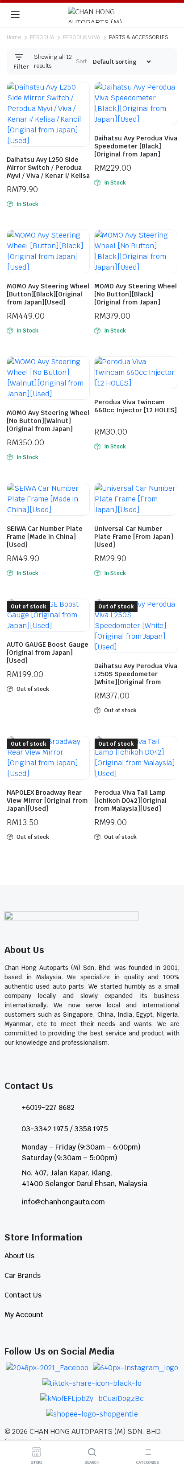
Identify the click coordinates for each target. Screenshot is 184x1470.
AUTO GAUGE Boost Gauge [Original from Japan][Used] (47, 653)
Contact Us (23, 1295)
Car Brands (22, 1275)
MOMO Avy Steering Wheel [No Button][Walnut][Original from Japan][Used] (48, 425)
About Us (19, 1256)
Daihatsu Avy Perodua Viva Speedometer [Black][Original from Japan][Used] (135, 150)
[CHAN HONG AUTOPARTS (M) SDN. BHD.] (101, 15)
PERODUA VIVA (81, 37)
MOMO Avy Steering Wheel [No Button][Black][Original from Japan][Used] (135, 298)
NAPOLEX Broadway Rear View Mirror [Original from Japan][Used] (47, 800)
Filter (21, 66)
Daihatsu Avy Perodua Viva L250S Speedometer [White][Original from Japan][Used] (135, 678)
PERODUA (42, 37)
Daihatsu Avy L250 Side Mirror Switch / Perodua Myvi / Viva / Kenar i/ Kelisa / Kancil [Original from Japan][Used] (48, 176)
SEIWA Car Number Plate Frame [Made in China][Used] (45, 537)
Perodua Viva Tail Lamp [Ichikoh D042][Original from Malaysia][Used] (130, 800)
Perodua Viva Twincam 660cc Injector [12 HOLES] (135, 406)
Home (14, 37)
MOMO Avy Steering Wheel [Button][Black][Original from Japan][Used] (48, 294)
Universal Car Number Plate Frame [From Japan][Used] (133, 537)
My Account (23, 1314)
